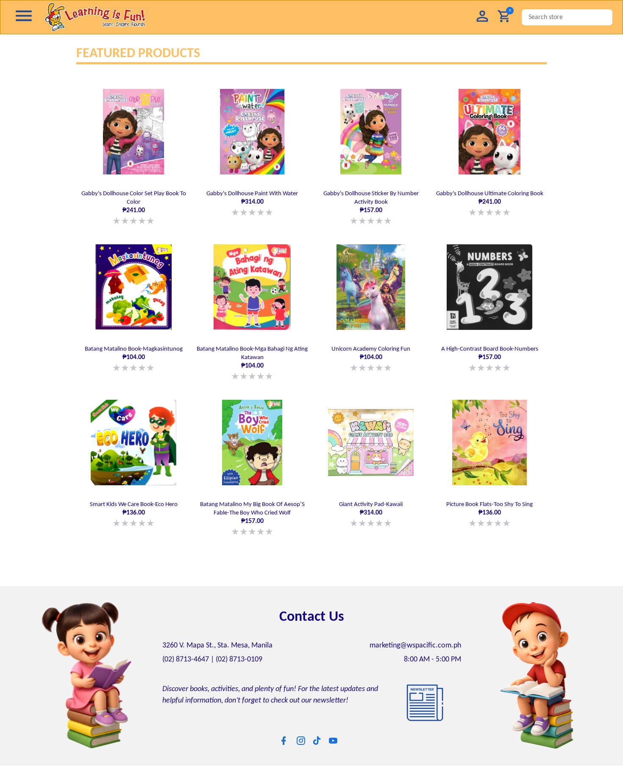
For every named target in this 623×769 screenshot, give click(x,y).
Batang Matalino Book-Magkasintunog (134, 356)
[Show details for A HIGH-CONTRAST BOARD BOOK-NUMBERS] (489, 285)
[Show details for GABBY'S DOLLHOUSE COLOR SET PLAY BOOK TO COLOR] (133, 132)
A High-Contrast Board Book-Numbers (489, 356)
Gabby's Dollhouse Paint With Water (252, 203)
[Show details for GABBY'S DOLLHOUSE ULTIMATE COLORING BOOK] (489, 132)
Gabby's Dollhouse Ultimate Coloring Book (489, 203)
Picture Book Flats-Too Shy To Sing (489, 509)
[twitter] (317, 734)
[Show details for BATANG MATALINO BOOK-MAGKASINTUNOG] (133, 285)
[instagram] (301, 734)
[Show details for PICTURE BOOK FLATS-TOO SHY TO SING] (489, 438)
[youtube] (333, 734)
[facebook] (283, 734)
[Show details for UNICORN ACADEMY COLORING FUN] (371, 285)
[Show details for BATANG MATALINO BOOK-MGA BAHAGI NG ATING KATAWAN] (252, 285)
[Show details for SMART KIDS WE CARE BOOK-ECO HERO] (133, 438)
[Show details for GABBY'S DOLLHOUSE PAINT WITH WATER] (252, 132)
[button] (482, 17)
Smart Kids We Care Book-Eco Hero (134, 509)
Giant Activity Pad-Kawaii (371, 509)
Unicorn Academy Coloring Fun (370, 356)
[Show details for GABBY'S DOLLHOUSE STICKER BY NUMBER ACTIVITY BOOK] (371, 132)
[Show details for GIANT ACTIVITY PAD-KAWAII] (371, 438)
